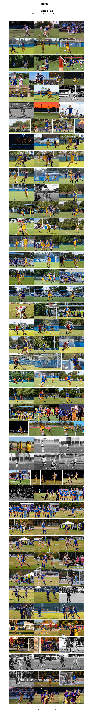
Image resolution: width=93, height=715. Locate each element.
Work (5, 4)
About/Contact (14, 4)
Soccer (8, 4)
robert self (45, 4)
